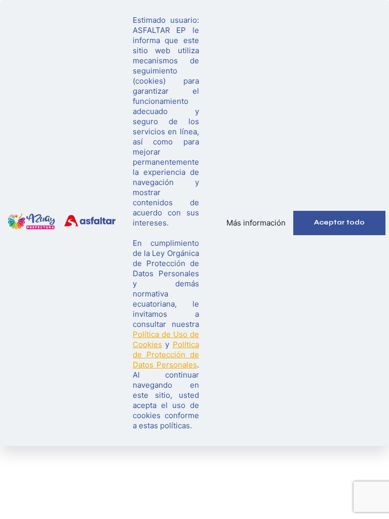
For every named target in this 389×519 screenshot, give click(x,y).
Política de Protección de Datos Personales (166, 354)
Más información (256, 223)
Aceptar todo (339, 222)
